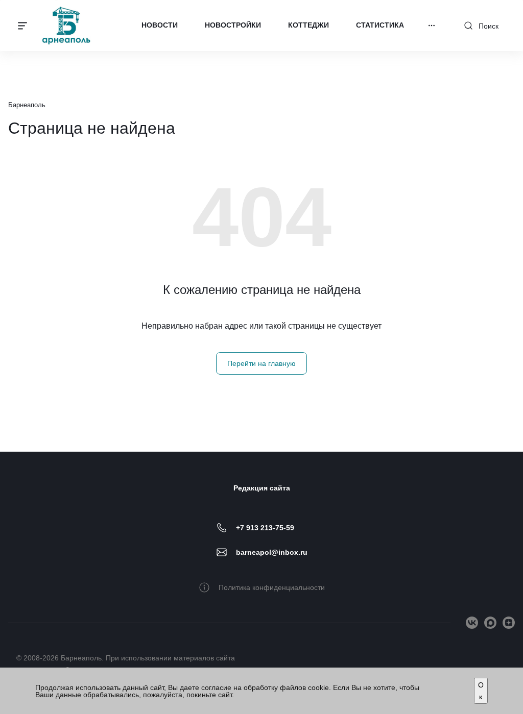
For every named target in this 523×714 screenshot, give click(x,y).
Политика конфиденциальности (272, 587)
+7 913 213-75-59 (265, 528)
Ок (481, 690)
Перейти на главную (261, 363)
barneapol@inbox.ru (271, 552)
